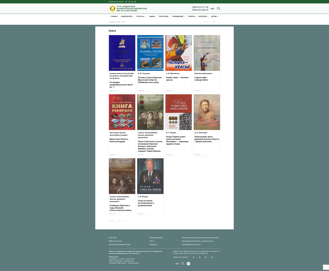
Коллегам (202, 16)
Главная (114, 16)
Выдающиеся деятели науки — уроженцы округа (197, 241)
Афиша (152, 16)
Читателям (163, 16)
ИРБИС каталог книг (115, 241)
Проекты (191, 16)
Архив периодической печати (191, 244)
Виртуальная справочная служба (119, 244)
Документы (153, 244)
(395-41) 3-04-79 (200, 10)
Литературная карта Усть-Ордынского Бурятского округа (200, 237)
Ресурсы (140, 16)
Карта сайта (113, 237)
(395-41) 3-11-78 (200, 7)
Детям (214, 16)
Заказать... (113, 90)
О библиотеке (126, 16)
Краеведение (178, 16)
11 (214, 22)
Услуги (152, 241)
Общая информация (156, 237)
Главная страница (114, 22)
